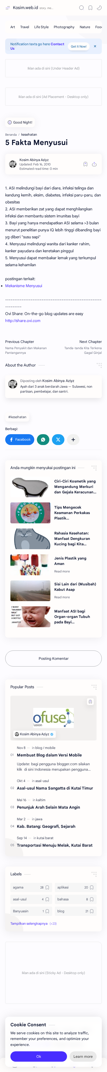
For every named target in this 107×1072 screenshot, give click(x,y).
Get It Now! (78, 46)
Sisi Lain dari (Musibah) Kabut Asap (75, 587)
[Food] (99, 27)
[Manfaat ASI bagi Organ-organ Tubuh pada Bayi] (30, 616)
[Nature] (85, 27)
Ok (38, 1056)
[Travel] (24, 27)
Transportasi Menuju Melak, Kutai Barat (54, 845)
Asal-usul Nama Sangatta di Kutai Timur (55, 788)
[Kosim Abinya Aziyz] (34, 160)
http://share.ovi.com (23, 320)
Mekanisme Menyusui (23, 286)
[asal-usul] (42, 781)
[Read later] (85, 164)
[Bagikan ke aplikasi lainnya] (73, 439)
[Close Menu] (95, 46)
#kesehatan (17, 417)
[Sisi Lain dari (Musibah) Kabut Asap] (30, 590)
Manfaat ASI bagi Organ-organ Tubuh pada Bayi (72, 616)
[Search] (81, 8)
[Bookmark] (90, 8)
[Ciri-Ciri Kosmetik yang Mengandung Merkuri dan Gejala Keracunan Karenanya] (30, 487)
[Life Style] (41, 27)
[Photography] (64, 27)
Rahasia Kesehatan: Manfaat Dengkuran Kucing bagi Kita (72, 538)
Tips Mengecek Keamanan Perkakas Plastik (72, 512)
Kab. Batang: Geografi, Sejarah (46, 826)
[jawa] (38, 819)
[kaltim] (40, 800)
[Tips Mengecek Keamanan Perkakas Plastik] (30, 512)
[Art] (12, 27)
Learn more (83, 1056)
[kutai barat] (45, 838)
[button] (19, 439)
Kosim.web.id (25, 7)
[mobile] (50, 747)
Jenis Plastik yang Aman (70, 561)
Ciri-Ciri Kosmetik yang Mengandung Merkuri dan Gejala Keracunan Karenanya (75, 487)
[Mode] (99, 8)
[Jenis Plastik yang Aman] (30, 564)
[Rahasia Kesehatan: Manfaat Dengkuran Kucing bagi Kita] (30, 539)
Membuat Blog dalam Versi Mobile (49, 755)
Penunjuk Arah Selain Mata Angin (48, 807)
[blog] (39, 747)
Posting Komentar (54, 658)
